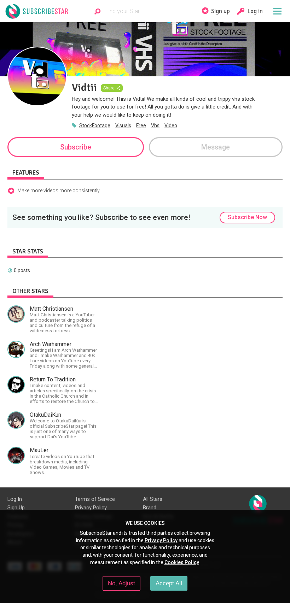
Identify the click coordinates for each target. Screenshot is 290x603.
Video (170, 125)
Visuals (123, 125)
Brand (149, 507)
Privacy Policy (91, 507)
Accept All (169, 583)
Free (141, 125)
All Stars (152, 499)
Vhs (155, 125)
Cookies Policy (181, 562)
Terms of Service (95, 499)
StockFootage (94, 125)
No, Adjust (121, 583)
